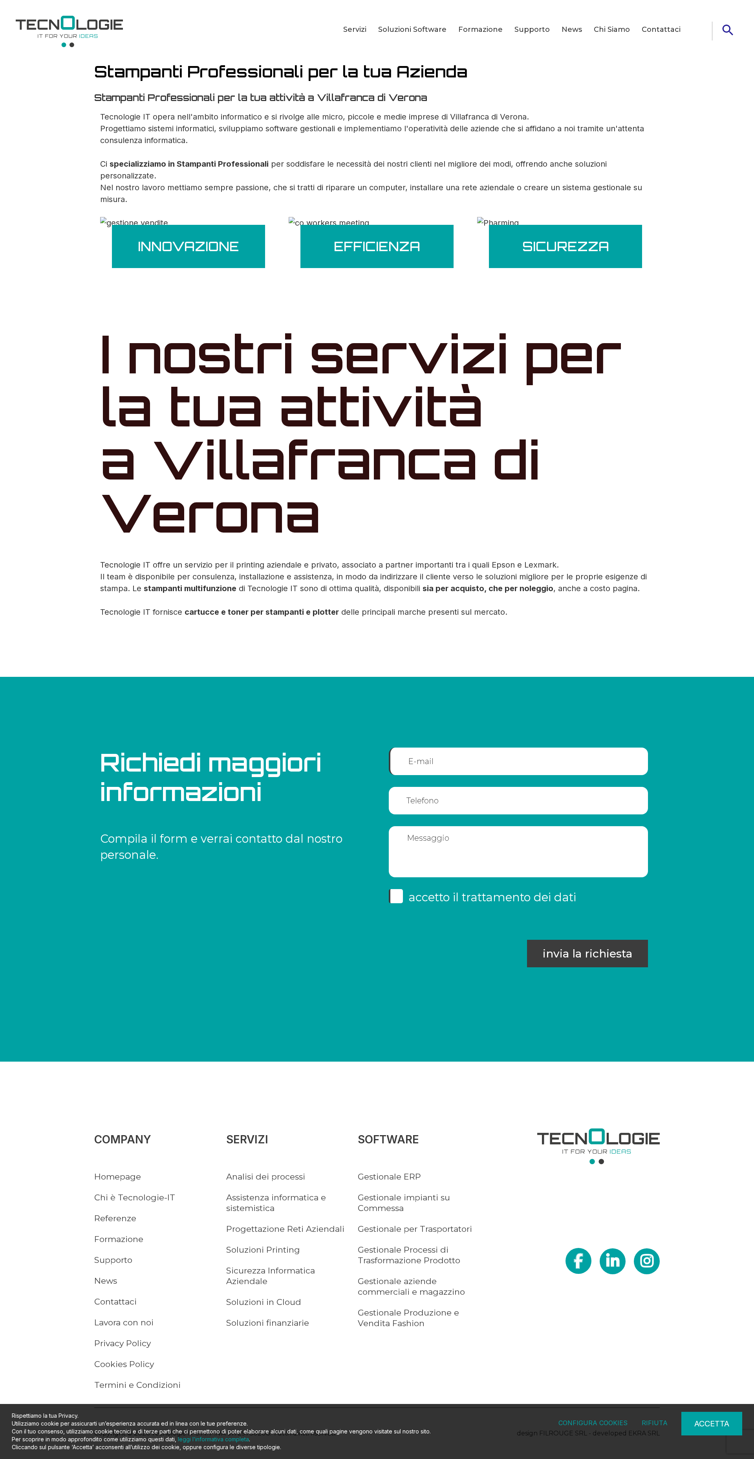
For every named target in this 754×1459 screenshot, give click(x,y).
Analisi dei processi (265, 1177)
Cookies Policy (124, 1364)
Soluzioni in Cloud (263, 1302)
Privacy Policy (122, 1343)
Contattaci (661, 29)
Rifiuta (655, 1423)
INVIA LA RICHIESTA (587, 953)
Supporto (532, 29)
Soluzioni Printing (263, 1250)
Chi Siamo (612, 29)
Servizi (354, 29)
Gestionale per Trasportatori (415, 1229)
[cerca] (727, 29)
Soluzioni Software (412, 29)
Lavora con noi (124, 1322)
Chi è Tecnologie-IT (134, 1197)
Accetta (711, 1423)
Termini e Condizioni (137, 1385)
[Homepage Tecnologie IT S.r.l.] (69, 31)
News (572, 29)
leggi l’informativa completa (213, 1439)
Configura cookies (593, 1423)
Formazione (480, 29)
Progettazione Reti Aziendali (285, 1229)
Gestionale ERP (389, 1177)
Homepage (117, 1177)
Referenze (115, 1218)
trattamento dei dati (519, 897)
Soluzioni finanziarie (267, 1323)
